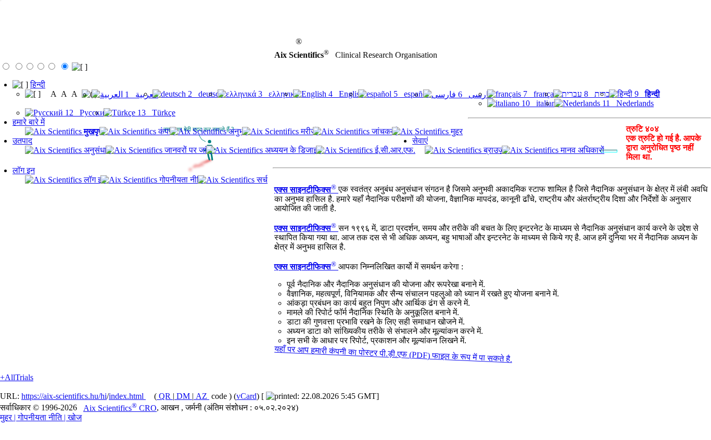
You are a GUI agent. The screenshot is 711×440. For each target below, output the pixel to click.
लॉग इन (23, 170)
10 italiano (539, 103)
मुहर (456, 131)
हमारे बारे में (28, 122)
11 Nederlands (627, 103)
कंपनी (165, 131)
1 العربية (140, 94)
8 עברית (598, 93)
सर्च (261, 179)
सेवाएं (420, 140)
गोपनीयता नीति (180, 179)
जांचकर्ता (384, 131)
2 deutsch (204, 93)
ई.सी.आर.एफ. (394, 150)
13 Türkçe (155, 112)
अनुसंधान (96, 150)
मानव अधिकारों (581, 150)
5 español (410, 93)
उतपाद (22, 140)
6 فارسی (474, 94)
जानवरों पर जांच (187, 150)
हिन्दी (37, 84)
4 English (345, 93)
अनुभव (237, 131)
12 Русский (86, 112)
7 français (540, 93)
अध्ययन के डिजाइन (292, 150)
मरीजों (309, 131)
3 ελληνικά (277, 93)
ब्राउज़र (494, 150)
